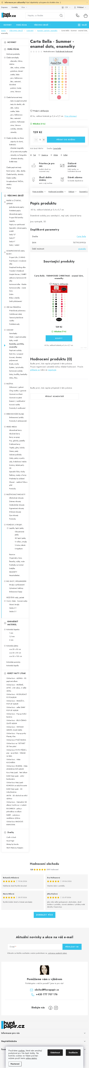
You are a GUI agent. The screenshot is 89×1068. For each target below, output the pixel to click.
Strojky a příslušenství (17, 585)
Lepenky (12, 221)
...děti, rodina (14, 108)
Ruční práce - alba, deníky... (16, 171)
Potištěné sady (14, 324)
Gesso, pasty (13, 451)
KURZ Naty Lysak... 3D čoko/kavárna (14, 790)
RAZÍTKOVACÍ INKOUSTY (15, 494)
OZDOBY (9, 330)
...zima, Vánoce (15, 91)
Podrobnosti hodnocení (64, 51)
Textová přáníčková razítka (16, 319)
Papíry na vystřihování (17, 224)
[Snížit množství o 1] (36, 140)
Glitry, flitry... (14, 378)
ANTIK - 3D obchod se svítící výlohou (16, 797)
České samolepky (12, 57)
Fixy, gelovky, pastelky (17, 441)
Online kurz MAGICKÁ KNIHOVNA (14, 823)
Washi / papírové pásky (17, 337)
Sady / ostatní (14, 245)
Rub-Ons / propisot (16, 354)
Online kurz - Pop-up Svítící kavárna (16, 715)
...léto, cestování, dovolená (15, 83)
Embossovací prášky (16, 417)
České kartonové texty (14, 97)
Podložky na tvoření (16, 565)
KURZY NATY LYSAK (16, 673)
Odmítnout (55, 1052)
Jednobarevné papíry (16, 207)
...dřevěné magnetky (16, 148)
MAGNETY (13, 572)
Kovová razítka (14, 404)
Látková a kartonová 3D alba (17, 279)
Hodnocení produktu (55, 191)
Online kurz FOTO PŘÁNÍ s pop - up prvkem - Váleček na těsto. (16, 753)
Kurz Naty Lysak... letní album (16, 772)
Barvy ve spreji (14, 437)
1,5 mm (12, 636)
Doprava (4, 7)
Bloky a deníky (14, 298)
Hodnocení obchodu (44, 863)
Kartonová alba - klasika (17, 284)
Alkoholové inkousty (16, 498)
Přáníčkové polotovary (17, 310)
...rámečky (13, 132)
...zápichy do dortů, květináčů (16, 143)
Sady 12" (12, 234)
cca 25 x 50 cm (15, 649)
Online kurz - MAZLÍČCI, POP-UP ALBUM (15, 702)
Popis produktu (38, 191)
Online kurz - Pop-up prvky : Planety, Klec (16, 735)
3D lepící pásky (20, 538)
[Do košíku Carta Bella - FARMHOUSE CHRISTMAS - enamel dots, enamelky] (59, 338)
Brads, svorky (14, 364)
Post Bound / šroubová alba (17, 262)
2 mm (11, 640)
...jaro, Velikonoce (15, 78)
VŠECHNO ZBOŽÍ (15, 195)
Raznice (12, 554)
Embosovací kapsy (15, 592)
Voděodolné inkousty (16, 505)
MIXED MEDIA (11, 427)
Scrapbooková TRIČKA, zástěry (15, 183)
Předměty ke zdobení (17, 478)
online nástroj (31, 1058)
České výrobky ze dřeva (15, 138)
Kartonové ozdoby (16, 371)
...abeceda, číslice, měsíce (16, 62)
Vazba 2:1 (12, 608)
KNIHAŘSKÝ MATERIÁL (12, 623)
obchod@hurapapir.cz (47, 989)
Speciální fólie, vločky (17, 471)
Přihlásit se (72, 947)
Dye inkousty (13, 515)
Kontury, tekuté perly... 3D (17, 466)
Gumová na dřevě (15, 394)
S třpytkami (19, 548)
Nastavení (15, 1064)
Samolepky (13, 333)
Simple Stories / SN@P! (18, 274)
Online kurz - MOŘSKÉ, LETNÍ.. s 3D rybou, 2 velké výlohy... (16, 688)
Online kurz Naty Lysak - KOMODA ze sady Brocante (16, 784)
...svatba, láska (14, 74)
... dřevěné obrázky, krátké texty (16, 160)
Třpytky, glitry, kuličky (17, 448)
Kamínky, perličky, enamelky (16, 345)
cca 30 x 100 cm (15, 656)
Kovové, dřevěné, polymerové (15, 359)
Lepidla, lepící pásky (16, 528)
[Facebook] (50, 1008)
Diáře (11, 294)
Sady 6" (12, 241)
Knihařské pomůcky (13, 662)
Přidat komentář (54, 396)
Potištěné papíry (15, 210)
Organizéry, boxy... (16, 558)
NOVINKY (11, 42)
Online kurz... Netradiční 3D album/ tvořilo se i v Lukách (16, 803)
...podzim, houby (15, 88)
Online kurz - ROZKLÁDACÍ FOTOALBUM (16, 696)
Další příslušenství (15, 301)
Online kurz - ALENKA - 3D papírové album (16, 679)
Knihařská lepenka (12, 629)
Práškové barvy (14, 444)
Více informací (70, 116)
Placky (8, 188)
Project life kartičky (16, 217)
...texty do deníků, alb (17, 104)
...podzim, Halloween (17, 122)
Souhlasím (73, 1052)
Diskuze (71, 191)
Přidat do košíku (66, 139)
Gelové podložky (15, 454)
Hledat (61, 16)
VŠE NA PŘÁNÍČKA (13, 307)
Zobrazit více (44, 915)
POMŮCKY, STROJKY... (14, 525)
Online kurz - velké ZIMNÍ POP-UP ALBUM (15, 709)
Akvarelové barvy (15, 430)
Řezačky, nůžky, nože (17, 561)
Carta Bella (57, 148)
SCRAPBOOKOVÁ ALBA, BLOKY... (15, 252)
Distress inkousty (15, 501)
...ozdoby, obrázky (16, 129)
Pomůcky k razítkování (17, 408)
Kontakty (15, 7)
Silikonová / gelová (16, 387)
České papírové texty (13, 167)
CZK (66, 7)
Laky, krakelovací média (18, 461)
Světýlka (12, 568)
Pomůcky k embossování (18, 421)
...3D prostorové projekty (18, 151)
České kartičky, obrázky (15, 174)
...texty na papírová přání (18, 101)
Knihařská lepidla (12, 665)
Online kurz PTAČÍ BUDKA (16, 740)
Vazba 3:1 (12, 611)
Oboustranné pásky (19, 533)
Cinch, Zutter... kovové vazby (16, 601)
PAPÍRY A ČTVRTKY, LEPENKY (13, 202)
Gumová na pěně (15, 397)
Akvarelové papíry (15, 214)
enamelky (82, 248)
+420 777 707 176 (78, 15)
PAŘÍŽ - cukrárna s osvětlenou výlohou (13, 816)
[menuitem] (7, 24)
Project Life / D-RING (17, 257)
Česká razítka (11, 178)
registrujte (52, 370)
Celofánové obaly (15, 314)
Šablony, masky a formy (17, 475)
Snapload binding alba (17, 267)
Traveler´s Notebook (16, 271)
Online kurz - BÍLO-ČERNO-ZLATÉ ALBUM (16, 722)
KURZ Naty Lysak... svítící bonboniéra (15, 777)
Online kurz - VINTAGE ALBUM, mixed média (15, 728)
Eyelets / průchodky (16, 367)
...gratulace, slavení (16, 71)
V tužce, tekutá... (21, 545)
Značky (10, 832)
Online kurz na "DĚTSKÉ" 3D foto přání (16, 745)
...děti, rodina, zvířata (17, 67)
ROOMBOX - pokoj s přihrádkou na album (14, 810)
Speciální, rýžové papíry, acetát (18, 229)
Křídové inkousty (15, 512)
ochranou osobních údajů (57, 953)
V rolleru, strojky (21, 542)
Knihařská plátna (12, 646)
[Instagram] (56, 1008)
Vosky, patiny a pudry (17, 458)
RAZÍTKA (9, 384)
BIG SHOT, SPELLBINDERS (16, 581)
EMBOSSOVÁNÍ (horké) (15, 414)
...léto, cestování (15, 118)
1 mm (11, 633)
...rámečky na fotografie (18, 155)
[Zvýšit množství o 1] (44, 140)
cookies (21, 1050)
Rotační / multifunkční (17, 401)
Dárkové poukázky (13, 54)
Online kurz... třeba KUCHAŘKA (13, 761)
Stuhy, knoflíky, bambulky (18, 374)
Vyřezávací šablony (16, 588)
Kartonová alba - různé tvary (17, 289)
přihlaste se (35, 370)
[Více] (82, 24)
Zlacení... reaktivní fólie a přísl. (18, 483)
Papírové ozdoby (15, 350)
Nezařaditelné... (15, 575)
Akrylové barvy (14, 434)
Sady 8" (12, 238)
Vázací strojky (14, 604)
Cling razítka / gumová (17, 391)
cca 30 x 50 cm (15, 653)
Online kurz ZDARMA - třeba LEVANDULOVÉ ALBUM (16, 767)
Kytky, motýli (13, 340)
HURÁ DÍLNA (13, 49)
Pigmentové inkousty (16, 508)
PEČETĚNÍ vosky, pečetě (15, 597)
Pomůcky (12, 488)
